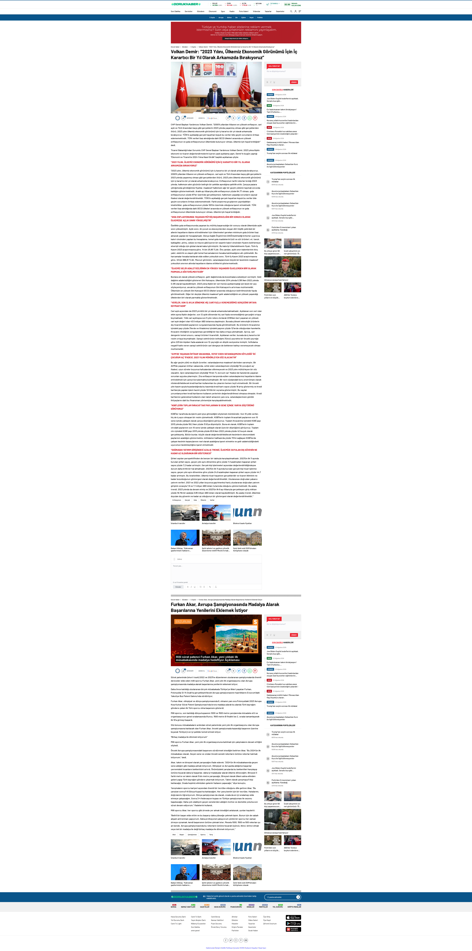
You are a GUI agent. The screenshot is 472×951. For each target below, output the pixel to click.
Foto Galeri (243, 11)
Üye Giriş (266, 917)
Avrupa (221, 17)
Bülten (229, 17)
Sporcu (203, 835)
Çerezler (236, 948)
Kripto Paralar (294, 906)
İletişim (217, 948)
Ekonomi (212, 11)
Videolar (256, 11)
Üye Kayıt (267, 920)
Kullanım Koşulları (251, 948)
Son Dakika (175, 11)
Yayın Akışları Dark (198, 920)
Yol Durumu (278, 906)
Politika (260, 17)
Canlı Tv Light (176, 923)
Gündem (200, 11)
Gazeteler (280, 11)
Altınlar (235, 917)
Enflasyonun (176, 500)
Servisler (188, 11)
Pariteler (263, 906)
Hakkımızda (210, 948)
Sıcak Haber (253, 930)
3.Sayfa (212, 17)
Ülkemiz (203, 500)
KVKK (242, 948)
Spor (223, 11)
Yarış (211, 835)
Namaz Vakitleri (188, 906)
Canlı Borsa (215, 917)
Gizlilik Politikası (226, 948)
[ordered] (200, 586)
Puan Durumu (236, 906)
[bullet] (204, 586)
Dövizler (235, 920)
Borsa (173, 906)
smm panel (195, 930)
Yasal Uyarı (262, 948)
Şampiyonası (192, 835)
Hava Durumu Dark (178, 917)
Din (236, 17)
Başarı (182, 835)
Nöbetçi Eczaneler (198, 923)
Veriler (212, 500)
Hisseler (250, 906)
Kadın (232, 11)
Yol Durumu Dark (177, 920)
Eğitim (243, 17)
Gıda (195, 500)
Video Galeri (253, 920)
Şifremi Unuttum (270, 923)
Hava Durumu (220, 906)
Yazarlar (268, 11)
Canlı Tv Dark (196, 917)
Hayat (252, 17)
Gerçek (187, 500)
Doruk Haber (175, 47)
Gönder (178, 587)
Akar (174, 835)
